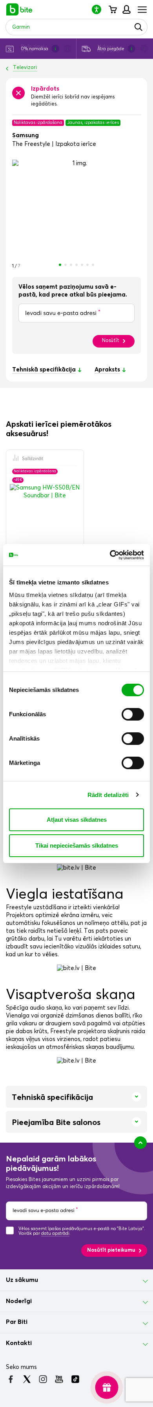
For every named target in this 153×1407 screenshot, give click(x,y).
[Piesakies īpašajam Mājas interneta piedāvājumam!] (106, 1387)
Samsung (25, 135)
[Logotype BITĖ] (19, 9)
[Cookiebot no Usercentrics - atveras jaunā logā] (110, 555)
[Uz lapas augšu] (140, 1142)
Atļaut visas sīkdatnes (77, 819)
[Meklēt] (138, 27)
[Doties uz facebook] (11, 1379)
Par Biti (16, 1322)
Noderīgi (19, 1301)
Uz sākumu (22, 1280)
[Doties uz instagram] (43, 1379)
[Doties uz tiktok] (75, 1379)
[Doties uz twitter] (27, 1379)
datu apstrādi (55, 1233)
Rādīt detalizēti (108, 795)
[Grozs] (112, 9)
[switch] (133, 714)
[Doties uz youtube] (59, 1379)
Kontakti (19, 1343)
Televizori (25, 67)
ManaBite (126, 9)
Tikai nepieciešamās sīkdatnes (76, 845)
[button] (99, 9)
